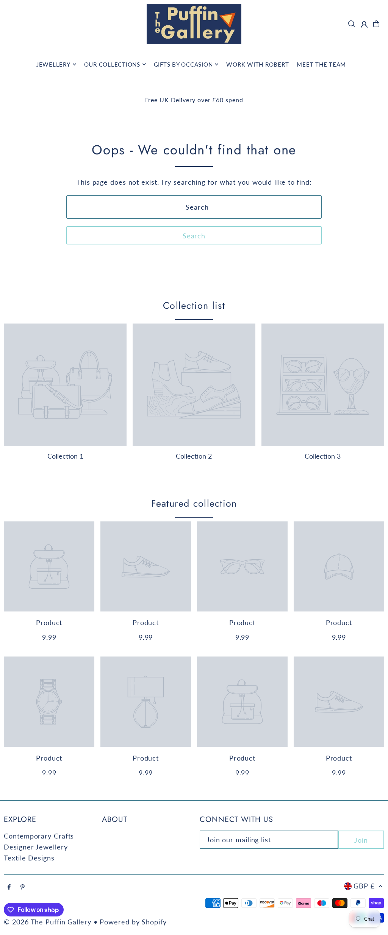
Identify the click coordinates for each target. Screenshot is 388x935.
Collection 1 (65, 456)
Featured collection (194, 503)
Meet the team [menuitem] (321, 64)
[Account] (364, 24)
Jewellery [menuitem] (53, 64)
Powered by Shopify (133, 922)
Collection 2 (194, 456)
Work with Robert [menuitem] (257, 64)
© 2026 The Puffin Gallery (47, 922)
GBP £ (364, 886)
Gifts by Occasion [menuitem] (183, 64)
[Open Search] (351, 23)
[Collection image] (65, 385)
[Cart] (376, 23)
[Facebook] (9, 887)
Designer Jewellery (35, 847)
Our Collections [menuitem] (112, 64)
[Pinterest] (22, 887)
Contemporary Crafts (39, 836)
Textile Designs (29, 858)
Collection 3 (323, 456)
